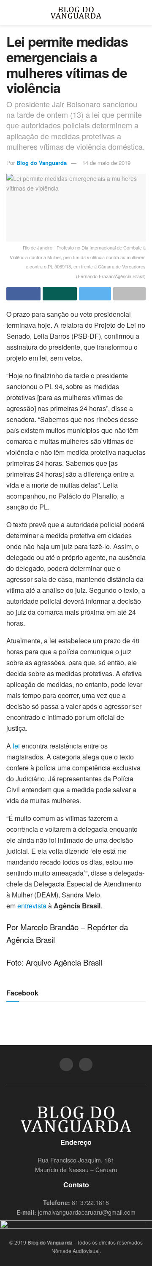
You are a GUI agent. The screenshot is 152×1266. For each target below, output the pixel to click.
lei (16, 746)
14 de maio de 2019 (106, 163)
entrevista (31, 905)
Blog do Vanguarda (41, 163)
